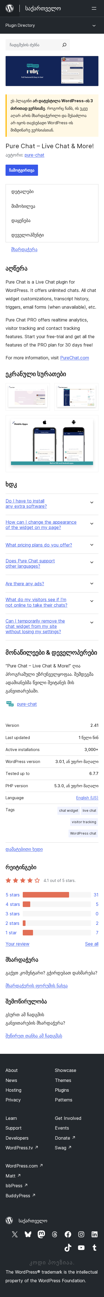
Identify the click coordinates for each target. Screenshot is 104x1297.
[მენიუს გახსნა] (95, 8)
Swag (63, 1147)
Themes (63, 1080)
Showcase (65, 1070)
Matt (13, 1176)
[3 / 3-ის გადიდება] (91, 422)
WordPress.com (24, 1166)
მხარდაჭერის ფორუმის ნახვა (37, 985)
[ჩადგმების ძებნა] (64, 44)
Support (14, 1128)
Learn (11, 1118)
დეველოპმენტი (27, 235)
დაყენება (21, 220)
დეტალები (22, 191)
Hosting (13, 1090)
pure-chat (34, 155)
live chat (89, 810)
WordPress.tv (22, 1147)
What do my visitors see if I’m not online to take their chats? (36, 602)
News (11, 1080)
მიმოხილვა (23, 206)
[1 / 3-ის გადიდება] (42, 390)
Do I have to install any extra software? (26, 503)
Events (62, 1128)
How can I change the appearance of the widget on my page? (41, 525)
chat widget (68, 810)
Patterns (63, 1100)
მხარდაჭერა (24, 249)
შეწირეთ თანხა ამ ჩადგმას (34, 1035)
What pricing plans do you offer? (39, 545)
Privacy (13, 1100)
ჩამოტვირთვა (21, 170)
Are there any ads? (25, 583)
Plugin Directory (20, 25)
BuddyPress (21, 1195)
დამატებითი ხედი (24, 849)
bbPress (17, 1185)
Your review (17, 944)
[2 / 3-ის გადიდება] (91, 390)
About (12, 1070)
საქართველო (33, 1220)
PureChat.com (74, 357)
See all (91, 944)
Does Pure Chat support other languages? (30, 563)
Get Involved (68, 1118)
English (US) (87, 797)
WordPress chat (83, 833)
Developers (17, 1138)
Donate (65, 1138)
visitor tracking (84, 822)
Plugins (62, 1090)
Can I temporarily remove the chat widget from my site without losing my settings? (35, 626)
